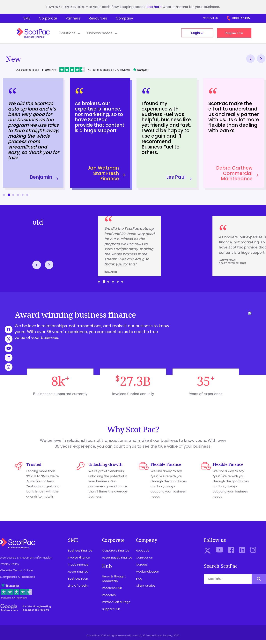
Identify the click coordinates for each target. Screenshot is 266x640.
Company (124, 18)
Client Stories (145, 585)
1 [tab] (99, 282)
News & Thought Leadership (114, 578)
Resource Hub (112, 588)
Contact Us (210, 18)
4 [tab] (18, 195)
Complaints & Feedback (17, 577)
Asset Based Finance (117, 557)
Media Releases (147, 571)
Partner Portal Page (116, 602)
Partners (73, 18)
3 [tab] (108, 281)
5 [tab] (23, 195)
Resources (98, 18)
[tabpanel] (33, 133)
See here (154, 6)
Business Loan (78, 578)
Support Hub (111, 609)
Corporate (48, 18)
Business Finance (80, 550)
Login (196, 33)
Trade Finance (78, 564)
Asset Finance (78, 571)
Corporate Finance (115, 550)
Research (109, 595)
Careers (142, 564)
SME (26, 18)
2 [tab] (104, 282)
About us (142, 550)
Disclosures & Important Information (26, 557)
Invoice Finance (79, 557)
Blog (139, 578)
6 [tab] (27, 195)
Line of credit (78, 585)
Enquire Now (234, 33)
